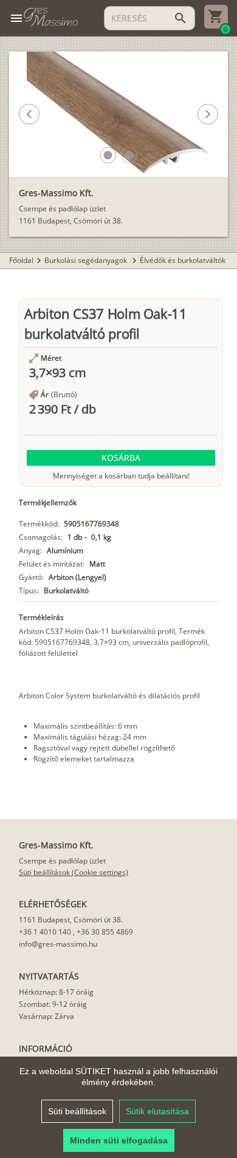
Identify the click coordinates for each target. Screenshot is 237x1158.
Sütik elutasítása (157, 1111)
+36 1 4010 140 (45, 932)
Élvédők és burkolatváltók (182, 260)
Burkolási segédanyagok (86, 260)
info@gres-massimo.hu (58, 944)
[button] (108, 155)
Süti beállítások (77, 1111)
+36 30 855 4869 (105, 932)
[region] (118, 1107)
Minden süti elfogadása (119, 1140)
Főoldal (21, 260)
